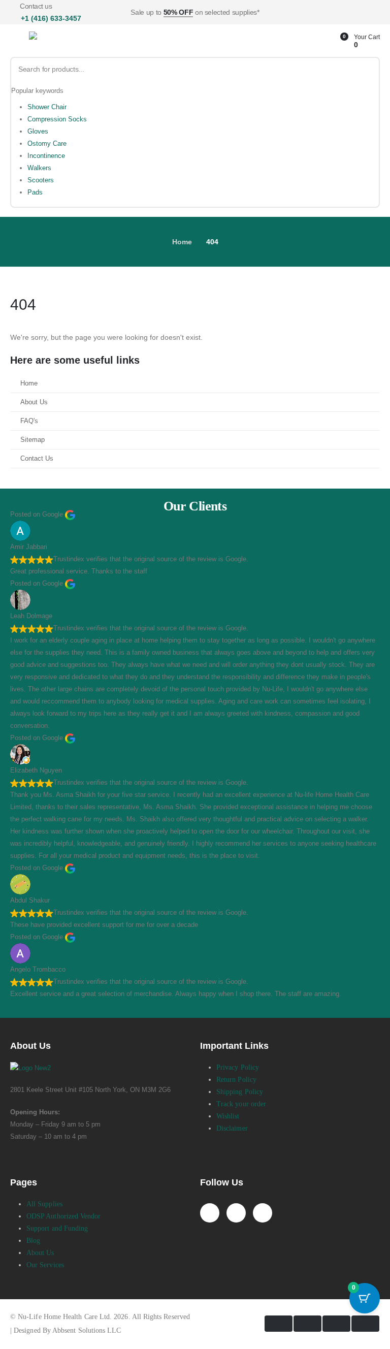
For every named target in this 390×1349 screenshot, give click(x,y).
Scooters (40, 180)
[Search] (367, 69)
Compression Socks (57, 119)
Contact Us (36, 458)
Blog (33, 1240)
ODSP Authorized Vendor (63, 1216)
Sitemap (32, 439)
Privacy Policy (237, 1067)
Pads (35, 192)
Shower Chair (47, 107)
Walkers (39, 168)
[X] (236, 1213)
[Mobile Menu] (17, 41)
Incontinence (46, 155)
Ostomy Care (47, 143)
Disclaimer (232, 1128)
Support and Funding (57, 1228)
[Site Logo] (67, 41)
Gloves (37, 131)
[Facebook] (209, 1213)
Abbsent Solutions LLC (86, 1330)
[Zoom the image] (30, 1068)
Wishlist (228, 1116)
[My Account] (324, 41)
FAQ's (29, 421)
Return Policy (236, 1079)
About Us (34, 402)
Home (29, 383)
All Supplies (44, 1204)
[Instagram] (262, 1213)
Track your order (241, 1104)
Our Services (45, 1265)
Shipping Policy (239, 1092)
